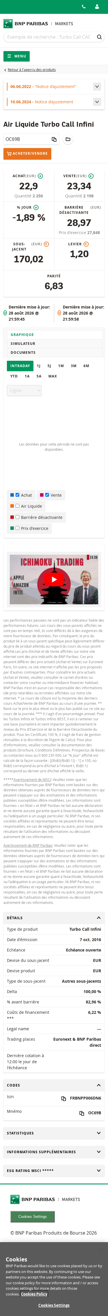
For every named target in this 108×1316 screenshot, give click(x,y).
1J (39, 365)
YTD (14, 376)
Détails (16, 917)
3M (74, 365)
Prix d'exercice (73, 232)
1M (61, 365)
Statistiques (20, 1133)
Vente (56, 495)
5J (49, 365)
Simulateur (23, 343)
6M (86, 365)
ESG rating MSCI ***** (30, 1170)
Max (52, 376)
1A (27, 376)
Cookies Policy (34, 1294)
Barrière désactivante (41, 517)
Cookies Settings (32, 1216)
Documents (23, 352)
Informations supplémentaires (41, 1151)
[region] (54, 1279)
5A (39, 376)
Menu (19, 56)
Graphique (22, 334)
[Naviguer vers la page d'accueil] (38, 23)
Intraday (20, 365)
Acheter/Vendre (30, 153)
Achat (26, 495)
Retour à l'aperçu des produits (32, 69)
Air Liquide (31, 506)
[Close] (101, 1250)
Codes (16, 1085)
